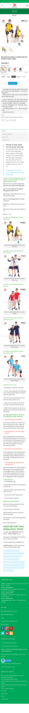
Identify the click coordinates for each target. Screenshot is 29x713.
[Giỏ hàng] (27, 5)
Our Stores (12, 709)
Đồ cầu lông (21, 564)
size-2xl (3, 76)
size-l (18, 76)
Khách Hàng (4, 693)
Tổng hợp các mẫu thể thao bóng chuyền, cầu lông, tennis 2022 (15, 172)
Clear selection (24, 65)
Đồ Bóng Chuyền (9, 117)
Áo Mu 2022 (6, 559)
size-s (8, 76)
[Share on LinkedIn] (15, 120)
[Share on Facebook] (5, 120)
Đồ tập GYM (12, 567)
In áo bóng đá (13, 562)
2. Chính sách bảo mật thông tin (9, 646)
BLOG (17, 709)
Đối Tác (3, 696)
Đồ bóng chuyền (13, 564)
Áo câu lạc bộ (16, 550)
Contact (21, 709)
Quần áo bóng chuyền (17, 117)
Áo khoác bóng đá (14, 559)
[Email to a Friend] (10, 120)
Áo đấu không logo (19, 553)
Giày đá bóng (21, 562)
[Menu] (2, 5)
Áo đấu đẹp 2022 (8, 556)
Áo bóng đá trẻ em (17, 556)
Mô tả (3, 131)
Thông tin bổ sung (7, 134)
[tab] (14, 130)
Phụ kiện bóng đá (20, 567)
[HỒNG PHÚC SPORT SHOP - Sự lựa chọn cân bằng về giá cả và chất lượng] (14, 5)
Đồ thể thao (6, 562)
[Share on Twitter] (7, 120)
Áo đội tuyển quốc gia (9, 553)
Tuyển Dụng (4, 699)
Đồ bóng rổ (6, 564)
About (6, 709)
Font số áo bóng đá (8, 570)
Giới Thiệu (3, 691)
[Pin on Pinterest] (12, 120)
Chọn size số (5, 140)
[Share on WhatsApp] (2, 120)
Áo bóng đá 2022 (8, 550)
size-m (13, 76)
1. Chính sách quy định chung (8, 643)
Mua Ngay (13, 83)
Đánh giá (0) (5, 137)
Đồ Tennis (6, 567)
